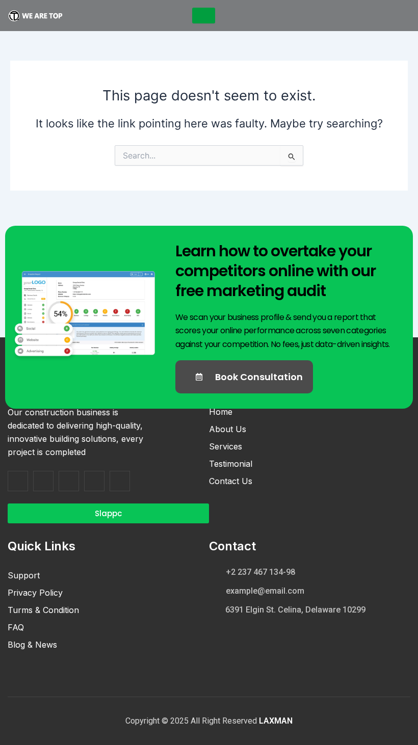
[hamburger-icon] (203, 15)
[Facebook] (18, 481)
